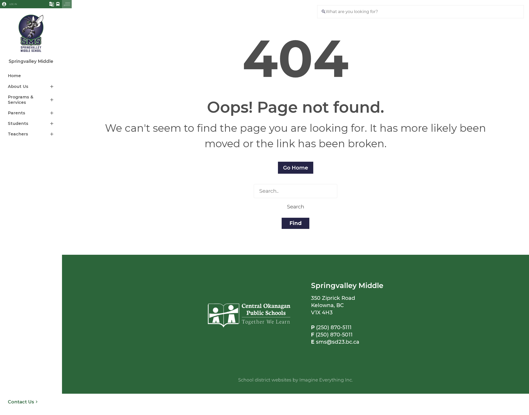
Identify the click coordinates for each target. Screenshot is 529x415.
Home (14, 75)
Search (295, 206)
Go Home (295, 168)
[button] (19, 4)
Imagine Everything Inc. (326, 380)
